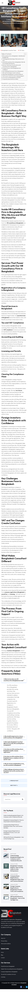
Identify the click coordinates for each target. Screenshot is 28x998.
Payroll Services (16, 19)
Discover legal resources (12, 794)
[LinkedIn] (27, 987)
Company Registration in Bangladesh (9, 971)
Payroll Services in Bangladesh (7, 966)
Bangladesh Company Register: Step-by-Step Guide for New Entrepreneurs (16, 868)
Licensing (3, 977)
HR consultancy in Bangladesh (15, 223)
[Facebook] (21, 987)
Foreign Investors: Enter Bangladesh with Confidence (11, 69)
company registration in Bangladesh (14, 592)
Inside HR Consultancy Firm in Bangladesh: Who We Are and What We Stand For (13, 63)
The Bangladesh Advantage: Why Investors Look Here (13, 59)
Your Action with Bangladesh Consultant (12, 77)
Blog (2, 955)
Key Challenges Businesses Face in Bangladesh (13, 71)
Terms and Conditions (6, 943)
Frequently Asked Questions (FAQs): (10, 79)
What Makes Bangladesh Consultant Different (13, 74)
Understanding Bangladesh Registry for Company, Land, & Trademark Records (17, 858)
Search (22, 799)
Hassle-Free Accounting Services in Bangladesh (11, 969)
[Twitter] (24, 987)
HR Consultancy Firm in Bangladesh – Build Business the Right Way (13, 56)
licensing (12, 594)
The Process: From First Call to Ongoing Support (13, 76)
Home (9, 19)
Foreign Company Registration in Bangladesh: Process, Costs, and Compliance (12, 832)
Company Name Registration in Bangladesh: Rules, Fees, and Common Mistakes (13, 826)
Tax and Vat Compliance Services (8, 974)
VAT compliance (8, 330)
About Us (3, 938)
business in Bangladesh (13, 650)
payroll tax (4, 594)
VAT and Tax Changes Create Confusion (11, 72)
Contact (3, 957)
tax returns (19, 390)
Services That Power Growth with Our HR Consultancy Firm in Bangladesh (11, 66)
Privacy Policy (4, 941)
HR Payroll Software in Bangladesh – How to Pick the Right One (17, 898)
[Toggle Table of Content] (24, 54)
